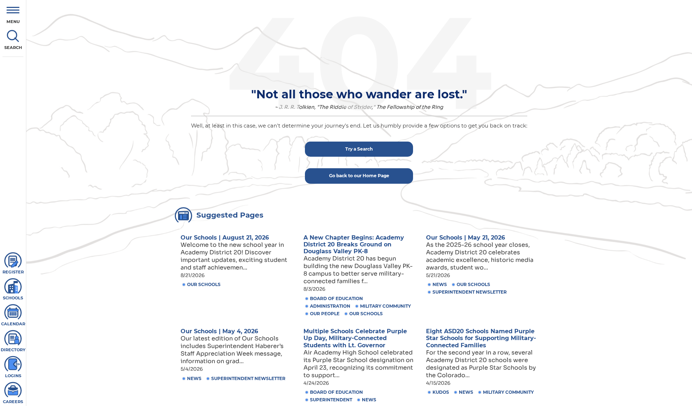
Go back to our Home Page (359, 175)
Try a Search (359, 149)
